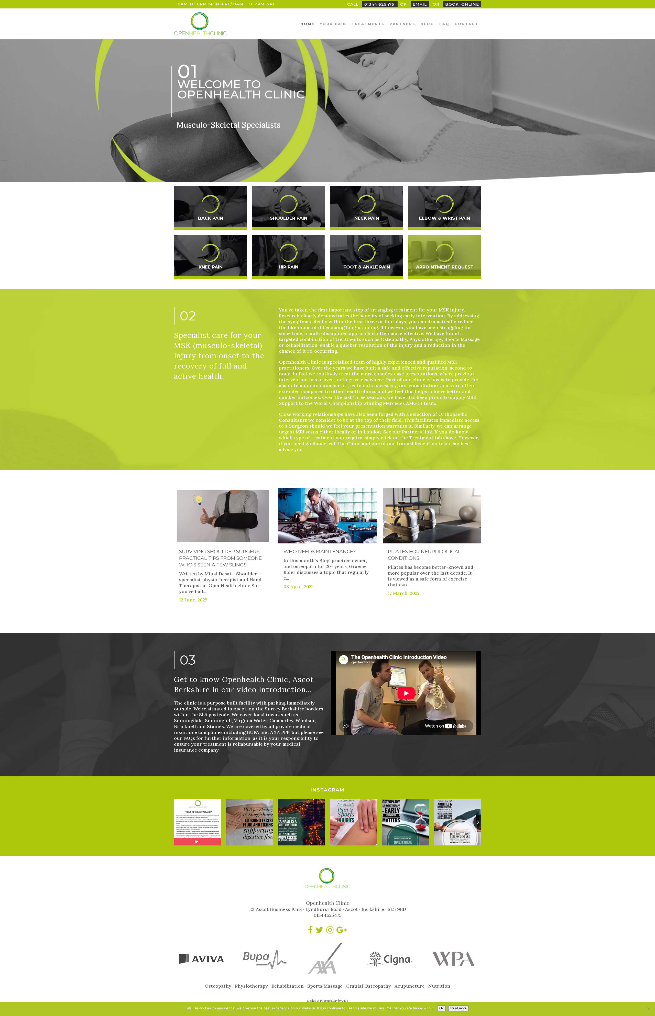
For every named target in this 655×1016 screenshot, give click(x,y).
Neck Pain (366, 218)
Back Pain (210, 218)
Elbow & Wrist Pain (444, 218)
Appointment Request (444, 267)
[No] (648, 1008)
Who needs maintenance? (319, 551)
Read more (458, 1008)
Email (420, 4)
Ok (441, 1008)
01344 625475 (380, 4)
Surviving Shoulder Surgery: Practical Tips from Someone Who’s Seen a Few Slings (220, 558)
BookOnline (462, 4)
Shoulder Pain (288, 218)
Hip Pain (288, 267)
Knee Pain (211, 267)
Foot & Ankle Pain (366, 267)
